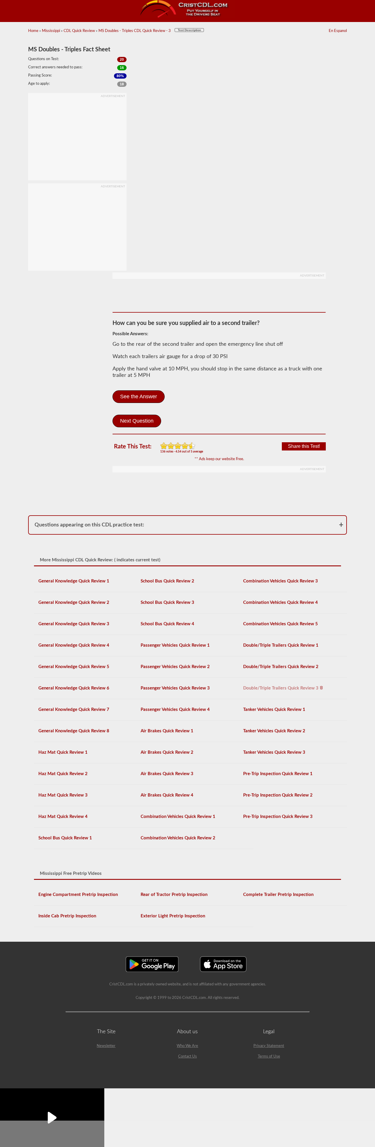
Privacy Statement (268, 1046)
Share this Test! (304, 446)
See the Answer (138, 396)
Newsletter (106, 1046)
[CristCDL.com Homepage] (187, 17)
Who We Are (187, 1046)
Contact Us (187, 1056)
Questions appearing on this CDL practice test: (89, 525)
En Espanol (338, 31)
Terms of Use (269, 1056)
